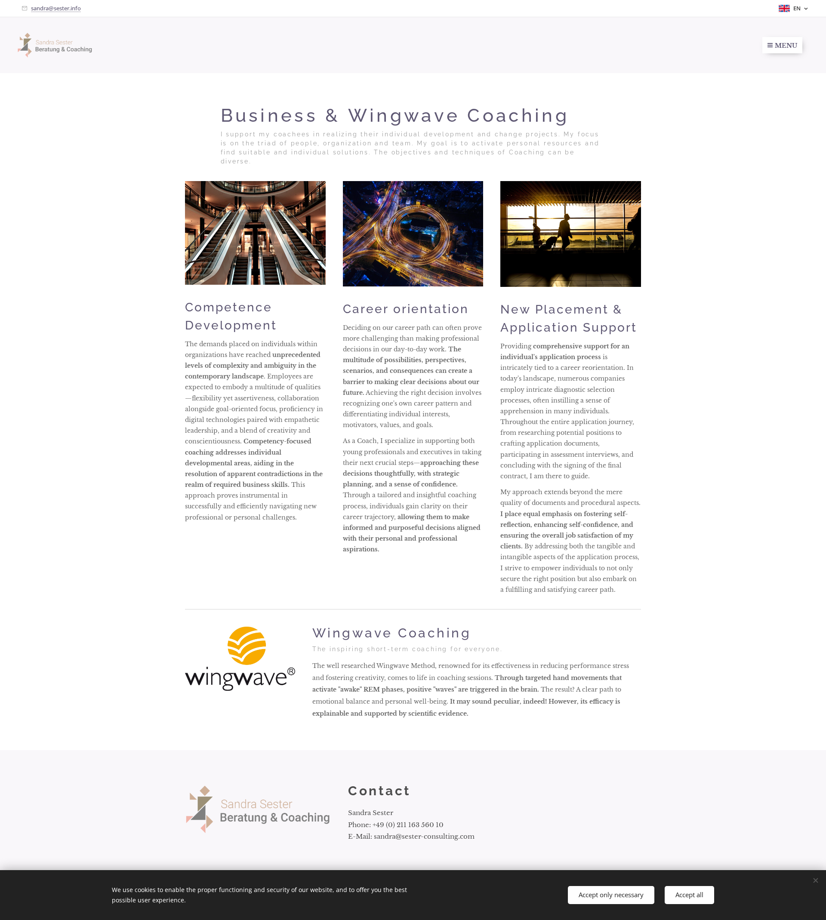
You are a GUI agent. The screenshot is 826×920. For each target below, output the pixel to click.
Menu (786, 45)
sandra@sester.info (56, 8)
